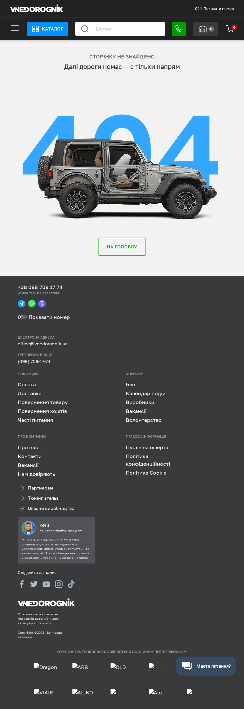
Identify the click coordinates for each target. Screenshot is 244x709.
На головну (122, 246)
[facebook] (21, 584)
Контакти (30, 456)
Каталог (52, 28)
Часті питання (35, 420)
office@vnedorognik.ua (43, 343)
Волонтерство (144, 420)
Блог (132, 384)
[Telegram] (21, 303)
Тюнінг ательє (43, 498)
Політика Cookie (146, 472)
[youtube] (46, 584)
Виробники (140, 402)
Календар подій (146, 393)
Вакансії (136, 411)
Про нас (28, 447)
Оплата (27, 384)
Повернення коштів (42, 411)
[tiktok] (71, 584)
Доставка (30, 393)
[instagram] (59, 584)
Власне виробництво (51, 508)
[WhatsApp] (32, 303)
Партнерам (40, 487)
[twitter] (34, 584)
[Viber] (42, 303)
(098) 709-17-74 (34, 361)
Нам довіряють (36, 474)
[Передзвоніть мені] (179, 29)
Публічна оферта (147, 447)
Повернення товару (43, 402)
